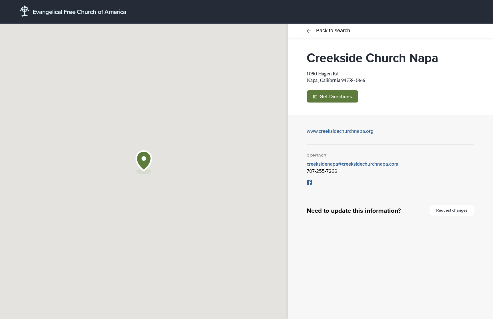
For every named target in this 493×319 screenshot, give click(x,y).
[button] (144, 162)
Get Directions (335, 96)
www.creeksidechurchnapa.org (340, 131)
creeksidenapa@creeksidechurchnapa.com (352, 163)
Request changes (452, 210)
